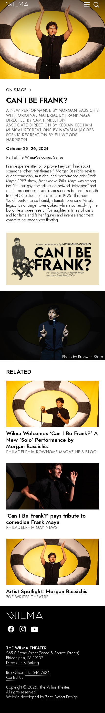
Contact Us (14, 677)
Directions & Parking (22, 663)
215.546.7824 (37, 672)
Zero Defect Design (61, 697)
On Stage (16, 90)
